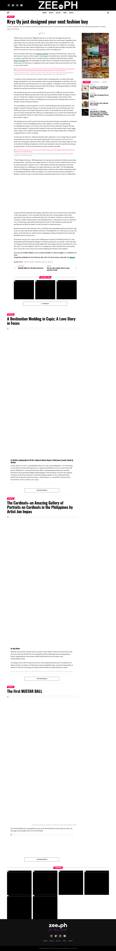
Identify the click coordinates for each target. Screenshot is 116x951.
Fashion (44, 13)
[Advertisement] (45, 195)
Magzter (72, 257)
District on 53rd (29, 262)
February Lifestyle (42, 54)
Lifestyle (58, 13)
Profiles (51, 13)
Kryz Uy (50, 262)
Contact (71, 13)
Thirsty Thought (19, 61)
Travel (65, 13)
